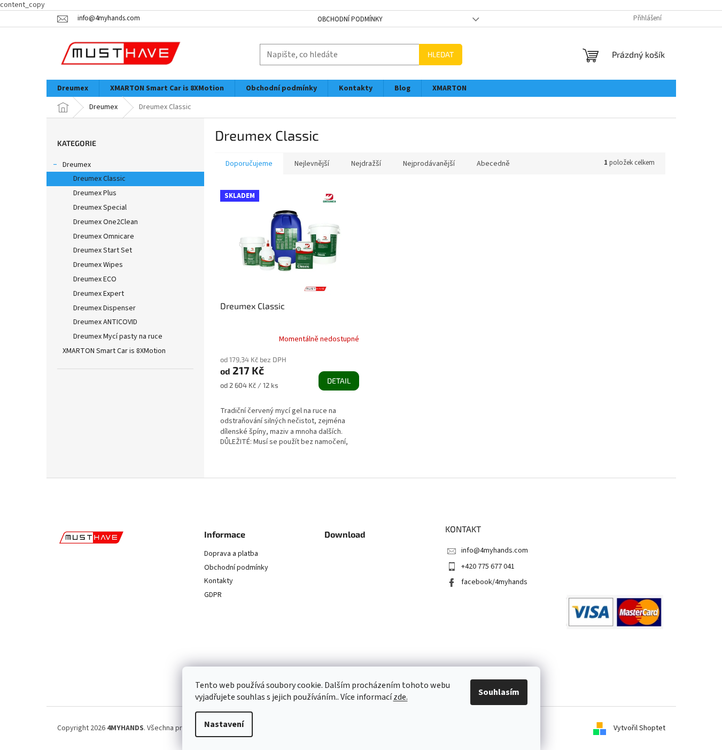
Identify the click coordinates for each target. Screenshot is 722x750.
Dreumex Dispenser (104, 308)
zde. (400, 697)
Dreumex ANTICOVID (105, 322)
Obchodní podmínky (350, 19)
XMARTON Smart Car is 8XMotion (114, 351)
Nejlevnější (311, 163)
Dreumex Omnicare (103, 236)
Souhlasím (498, 692)
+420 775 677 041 (488, 566)
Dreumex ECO (95, 279)
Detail (339, 380)
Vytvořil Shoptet (639, 728)
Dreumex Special (100, 207)
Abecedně (493, 163)
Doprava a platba (231, 554)
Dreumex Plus (95, 193)
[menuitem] (72, 88)
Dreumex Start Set (102, 250)
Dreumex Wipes (98, 264)
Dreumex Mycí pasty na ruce (117, 336)
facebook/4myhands (494, 582)
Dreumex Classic (99, 178)
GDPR (213, 595)
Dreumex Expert (98, 293)
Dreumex (77, 164)
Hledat (441, 54)
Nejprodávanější (429, 163)
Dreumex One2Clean (105, 222)
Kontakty (218, 581)
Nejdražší (366, 163)
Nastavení (224, 724)
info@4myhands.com (494, 550)
